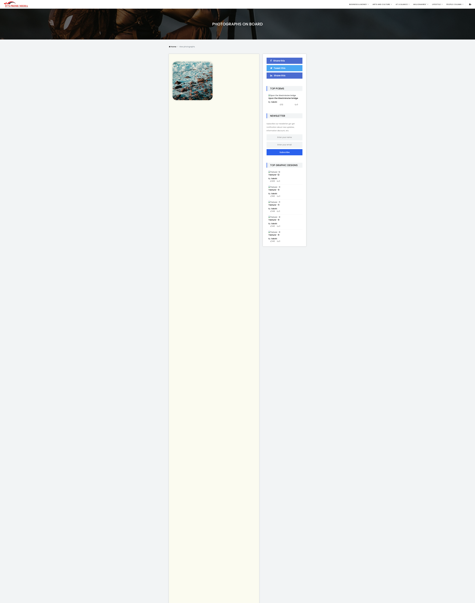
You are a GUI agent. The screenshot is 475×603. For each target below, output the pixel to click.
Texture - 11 (273, 204)
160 (273, 196)
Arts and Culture (381, 4)
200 (273, 181)
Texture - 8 (273, 219)
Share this (279, 60)
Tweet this (279, 68)
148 (273, 211)
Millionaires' (419, 4)
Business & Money (358, 4)
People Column (454, 4)
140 (273, 226)
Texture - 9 (273, 189)
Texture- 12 (273, 174)
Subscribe (285, 152)
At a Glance (402, 4)
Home (173, 46)
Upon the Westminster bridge (283, 98)
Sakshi (274, 102)
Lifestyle (436, 4)
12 (282, 104)
